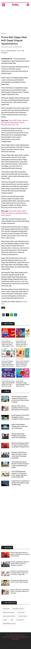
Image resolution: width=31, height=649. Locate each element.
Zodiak (5, 620)
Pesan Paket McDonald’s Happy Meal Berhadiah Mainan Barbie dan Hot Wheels (22, 384)
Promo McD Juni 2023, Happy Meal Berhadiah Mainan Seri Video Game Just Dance (8, 383)
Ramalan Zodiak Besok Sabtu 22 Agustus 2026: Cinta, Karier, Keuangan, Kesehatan (19, 455)
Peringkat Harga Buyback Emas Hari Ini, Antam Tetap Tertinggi (19, 581)
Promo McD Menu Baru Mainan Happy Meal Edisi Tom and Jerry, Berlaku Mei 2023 (22, 363)
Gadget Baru (23, 616)
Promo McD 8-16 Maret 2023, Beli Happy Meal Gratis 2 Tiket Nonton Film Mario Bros (22, 344)
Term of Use (5, 637)
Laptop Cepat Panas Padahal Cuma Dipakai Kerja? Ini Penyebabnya (19, 435)
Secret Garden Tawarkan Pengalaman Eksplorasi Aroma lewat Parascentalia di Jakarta (20, 399)
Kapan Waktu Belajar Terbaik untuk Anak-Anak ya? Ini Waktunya (20, 426)
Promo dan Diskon (8, 612)
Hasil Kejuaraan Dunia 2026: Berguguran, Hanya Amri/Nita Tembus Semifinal (20, 417)
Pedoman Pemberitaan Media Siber (19, 637)
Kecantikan (20, 620)
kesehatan (6, 609)
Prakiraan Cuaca (18, 609)
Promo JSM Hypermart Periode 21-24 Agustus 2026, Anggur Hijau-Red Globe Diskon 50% (19, 474)
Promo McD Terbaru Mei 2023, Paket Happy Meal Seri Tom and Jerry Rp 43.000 (8, 363)
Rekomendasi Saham (9, 623)
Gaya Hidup (21, 612)
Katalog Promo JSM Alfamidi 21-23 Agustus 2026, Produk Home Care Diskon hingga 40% (19, 572)
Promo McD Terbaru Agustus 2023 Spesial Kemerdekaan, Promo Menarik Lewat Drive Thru (14, 122)
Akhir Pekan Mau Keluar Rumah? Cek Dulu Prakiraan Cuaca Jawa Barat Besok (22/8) (20, 464)
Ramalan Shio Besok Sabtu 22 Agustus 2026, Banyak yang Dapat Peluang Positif (20, 445)
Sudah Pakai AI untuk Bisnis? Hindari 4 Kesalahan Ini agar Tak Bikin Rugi (21, 483)
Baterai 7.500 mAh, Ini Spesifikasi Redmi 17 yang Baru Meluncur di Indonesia (20, 408)
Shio (11, 620)
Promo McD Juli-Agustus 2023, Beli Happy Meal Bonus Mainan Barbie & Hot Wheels (7, 344)
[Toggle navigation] (3, 4)
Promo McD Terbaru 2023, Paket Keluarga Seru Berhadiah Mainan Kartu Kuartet (14, 213)
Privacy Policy (15, 639)
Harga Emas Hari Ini (9, 616)
